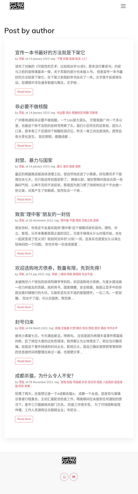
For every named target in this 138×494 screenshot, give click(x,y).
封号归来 (24, 322)
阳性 (21, 386)
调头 (68, 112)
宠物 (63, 382)
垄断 (78, 166)
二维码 (62, 274)
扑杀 (84, 382)
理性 (78, 220)
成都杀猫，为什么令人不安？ (45, 376)
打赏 (72, 328)
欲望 (58, 328)
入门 (84, 58)
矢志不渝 (87, 274)
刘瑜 (65, 58)
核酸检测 (77, 112)
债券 (54, 274)
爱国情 (77, 274)
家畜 (27, 386)
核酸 (86, 112)
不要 (72, 220)
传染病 (77, 382)
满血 (103, 328)
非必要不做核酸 (31, 107)
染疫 (99, 382)
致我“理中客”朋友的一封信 (42, 214)
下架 (59, 58)
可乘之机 (87, 220)
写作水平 (112, 328)
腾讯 (79, 328)
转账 (69, 274)
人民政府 (108, 382)
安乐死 (92, 382)
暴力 (59, 166)
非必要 (61, 112)
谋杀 (65, 166)
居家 (96, 220)
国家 (72, 166)
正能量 (65, 328)
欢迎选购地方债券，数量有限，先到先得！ (59, 268)
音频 (72, 58)
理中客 (65, 220)
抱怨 (91, 328)
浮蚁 (21, 58)
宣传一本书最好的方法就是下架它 (50, 53)
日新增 (93, 112)
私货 (78, 58)
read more (24, 91)
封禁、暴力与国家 (33, 160)
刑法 (85, 328)
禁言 (97, 328)
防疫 (69, 382)
